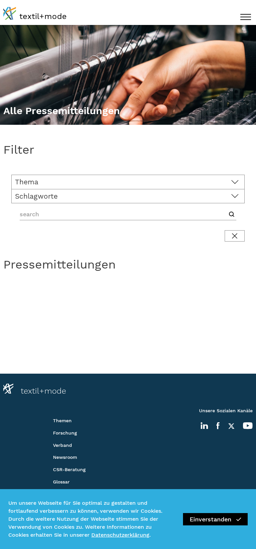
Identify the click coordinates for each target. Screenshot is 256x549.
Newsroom (65, 457)
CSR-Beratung (69, 469)
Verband (62, 445)
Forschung (65, 433)
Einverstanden (210, 519)
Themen (62, 420)
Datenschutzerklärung (120, 535)
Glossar (61, 481)
